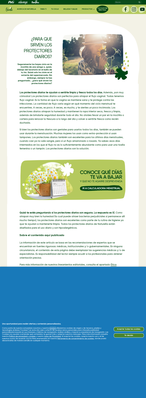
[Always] (23, 2)
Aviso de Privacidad (52, 336)
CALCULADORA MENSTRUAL (102, 9)
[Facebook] (126, 9)
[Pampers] (35, 2)
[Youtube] (142, 9)
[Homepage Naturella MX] (9, 9)
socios (52, 328)
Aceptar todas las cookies (128, 329)
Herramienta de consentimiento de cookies (75, 339)
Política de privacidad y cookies (22, 336)
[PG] (11, 2)
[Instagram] (134, 9)
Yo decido (128, 335)
